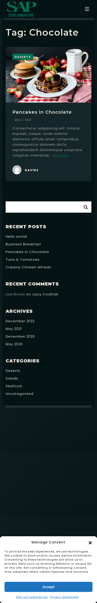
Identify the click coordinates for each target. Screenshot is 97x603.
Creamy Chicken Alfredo (28, 267)
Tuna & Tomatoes (22, 259)
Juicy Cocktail (45, 294)
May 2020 (14, 344)
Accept (48, 587)
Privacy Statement (64, 597)
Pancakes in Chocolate (42, 112)
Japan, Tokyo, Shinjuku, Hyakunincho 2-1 (50, 505)
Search (85, 207)
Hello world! (16, 236)
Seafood (14, 386)
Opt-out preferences (32, 597)
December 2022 (20, 321)
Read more (61, 155)
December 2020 (20, 336)
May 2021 (14, 328)
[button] (90, 542)
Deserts (13, 370)
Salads (12, 378)
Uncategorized (20, 393)
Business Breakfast (23, 244)
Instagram (83, 518)
